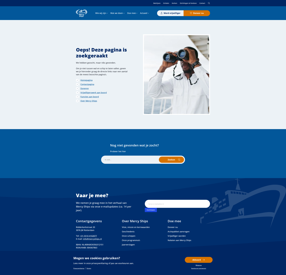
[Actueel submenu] (148, 13)
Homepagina (86, 80)
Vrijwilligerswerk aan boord (93, 92)
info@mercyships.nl (92, 239)
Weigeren (199, 265)
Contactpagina (87, 84)
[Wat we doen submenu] (124, 13)
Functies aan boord (89, 96)
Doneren (84, 88)
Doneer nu (198, 13)
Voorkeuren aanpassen (198, 268)
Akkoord (196, 259)
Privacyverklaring (78, 268)
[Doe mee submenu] (136, 13)
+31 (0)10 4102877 (88, 236)
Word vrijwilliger (172, 13)
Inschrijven (151, 210)
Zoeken (209, 3)
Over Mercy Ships (88, 100)
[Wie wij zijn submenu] (107, 13)
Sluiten (89, 268)
